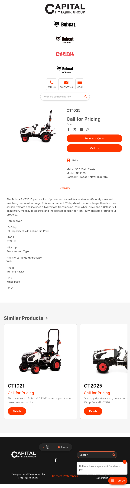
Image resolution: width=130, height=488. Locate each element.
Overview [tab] (65, 188)
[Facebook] (56, 460)
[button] (51, 84)
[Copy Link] (87, 129)
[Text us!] (118, 481)
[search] (86, 96)
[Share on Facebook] (68, 129)
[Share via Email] (81, 129)
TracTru (23, 477)
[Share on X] (75, 129)
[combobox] (65, 96)
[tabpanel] (35, 127)
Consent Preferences (65, 476)
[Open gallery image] (35, 126)
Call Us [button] (94, 148)
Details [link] (17, 411)
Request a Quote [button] (94, 138)
